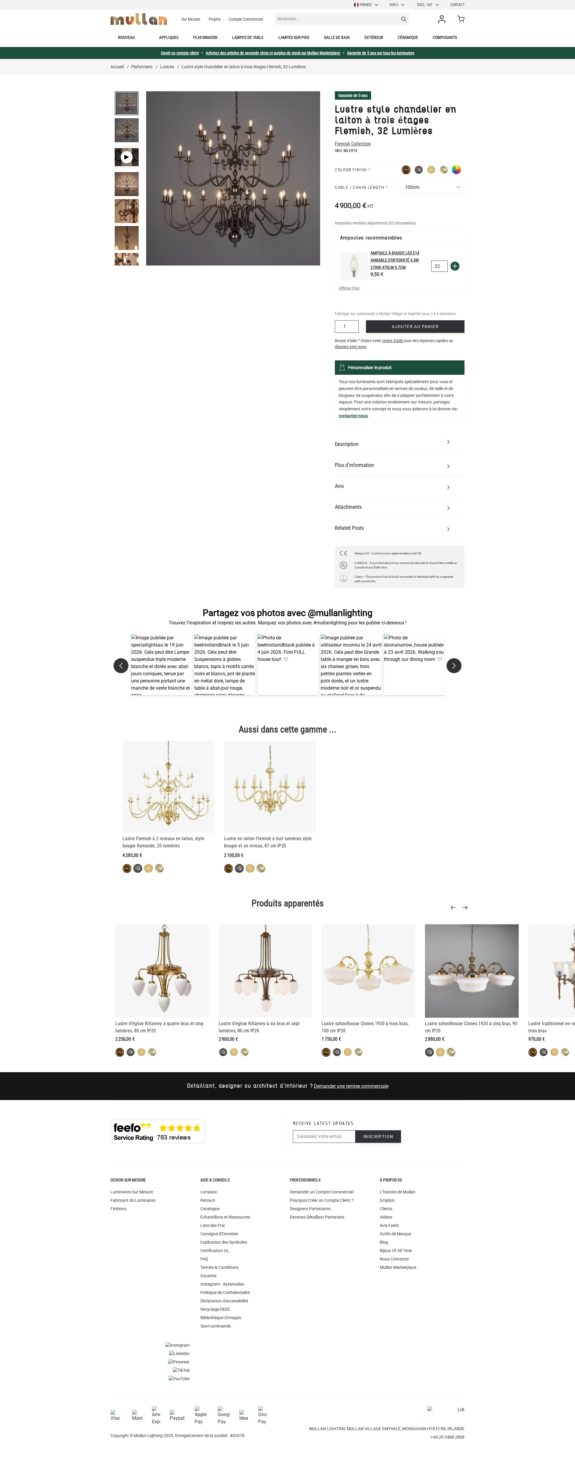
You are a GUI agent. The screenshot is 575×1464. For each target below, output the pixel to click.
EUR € (394, 5)
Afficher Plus (349, 288)
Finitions (118, 1208)
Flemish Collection (353, 144)
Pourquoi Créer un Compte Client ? (321, 1200)
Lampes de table (248, 37)
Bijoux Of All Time (396, 1250)
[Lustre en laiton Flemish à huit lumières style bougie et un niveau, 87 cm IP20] (270, 787)
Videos (386, 1217)
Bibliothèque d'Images (220, 1317)
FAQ (204, 1259)
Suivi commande (215, 1326)
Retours (207, 1200)
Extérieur (373, 37)
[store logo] (139, 19)
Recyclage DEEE (215, 1309)
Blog (384, 1242)
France (366, 5)
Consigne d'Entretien (219, 1233)
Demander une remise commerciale (351, 1086)
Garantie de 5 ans (352, 95)
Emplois (387, 1200)
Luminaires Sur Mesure (132, 1192)
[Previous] (455, 907)
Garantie (208, 1275)
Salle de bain (337, 37)
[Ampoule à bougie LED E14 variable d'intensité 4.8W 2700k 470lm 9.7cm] (354, 266)
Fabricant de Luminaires (133, 1200)
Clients (386, 1208)
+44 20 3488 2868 (447, 1437)
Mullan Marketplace (398, 1267)
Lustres (167, 66)
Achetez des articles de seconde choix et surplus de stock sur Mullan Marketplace (273, 53)
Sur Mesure (190, 19)
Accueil (117, 66)
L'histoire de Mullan (397, 1192)
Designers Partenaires (310, 1208)
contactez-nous (353, 415)
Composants (445, 37)
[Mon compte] (443, 19)
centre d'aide (392, 340)
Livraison (208, 1192)
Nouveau (126, 37)
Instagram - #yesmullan (222, 1284)
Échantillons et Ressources (225, 1217)
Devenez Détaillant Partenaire (317, 1217)
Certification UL (214, 1250)
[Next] (467, 907)
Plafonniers (205, 37)
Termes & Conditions (219, 1267)
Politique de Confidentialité (225, 1292)
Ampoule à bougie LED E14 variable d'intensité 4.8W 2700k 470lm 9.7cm (394, 260)
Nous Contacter (394, 1259)
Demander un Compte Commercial (321, 1192)
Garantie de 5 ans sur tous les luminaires (380, 53)
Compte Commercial (246, 19)
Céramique (408, 37)
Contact (457, 5)
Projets (214, 19)
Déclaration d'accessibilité (224, 1300)
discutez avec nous (350, 346)
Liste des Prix (212, 1225)
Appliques (168, 37)
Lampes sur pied (294, 37)
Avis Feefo (389, 1225)
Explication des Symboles (223, 1242)
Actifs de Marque (395, 1233)
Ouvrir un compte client (180, 53)
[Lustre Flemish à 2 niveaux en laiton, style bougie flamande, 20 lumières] (168, 787)
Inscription (378, 1136)
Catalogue (210, 1208)
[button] (161, 664)
